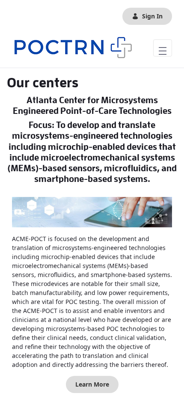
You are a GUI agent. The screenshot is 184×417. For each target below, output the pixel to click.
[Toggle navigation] (162, 48)
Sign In (152, 16)
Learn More (92, 384)
